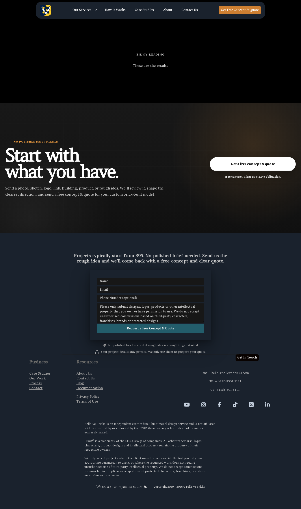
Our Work (37, 378)
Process (35, 383)
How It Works (115, 10)
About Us (84, 373)
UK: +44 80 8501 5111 (225, 381)
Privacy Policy (88, 396)
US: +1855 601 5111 (225, 390)
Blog (80, 383)
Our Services (81, 10)
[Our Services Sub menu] (96, 10)
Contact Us (190, 10)
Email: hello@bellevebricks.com (225, 373)
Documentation (89, 388)
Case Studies (144, 10)
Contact (36, 388)
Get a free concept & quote (253, 164)
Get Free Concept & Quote (240, 10)
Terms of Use (87, 401)
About (167, 10)
